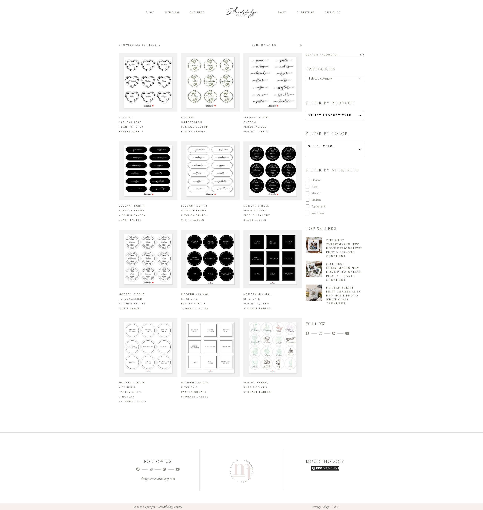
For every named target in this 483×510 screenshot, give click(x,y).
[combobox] (275, 44)
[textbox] (336, 78)
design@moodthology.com (158, 478)
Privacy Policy (320, 507)
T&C (335, 507)
